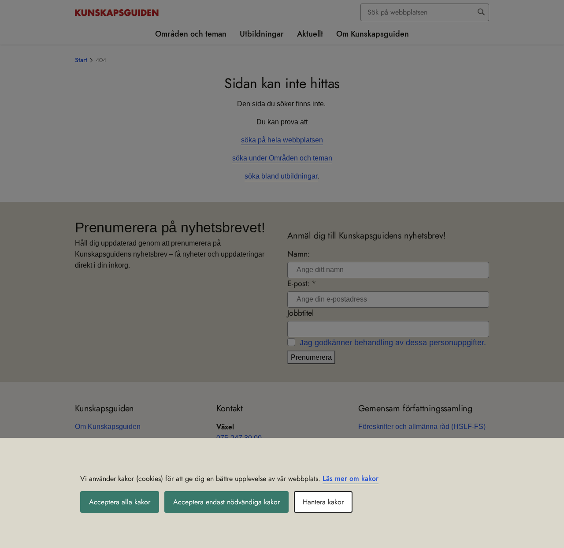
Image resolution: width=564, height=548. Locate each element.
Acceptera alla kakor (119, 502)
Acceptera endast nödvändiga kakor (226, 502)
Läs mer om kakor (350, 478)
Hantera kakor (323, 502)
